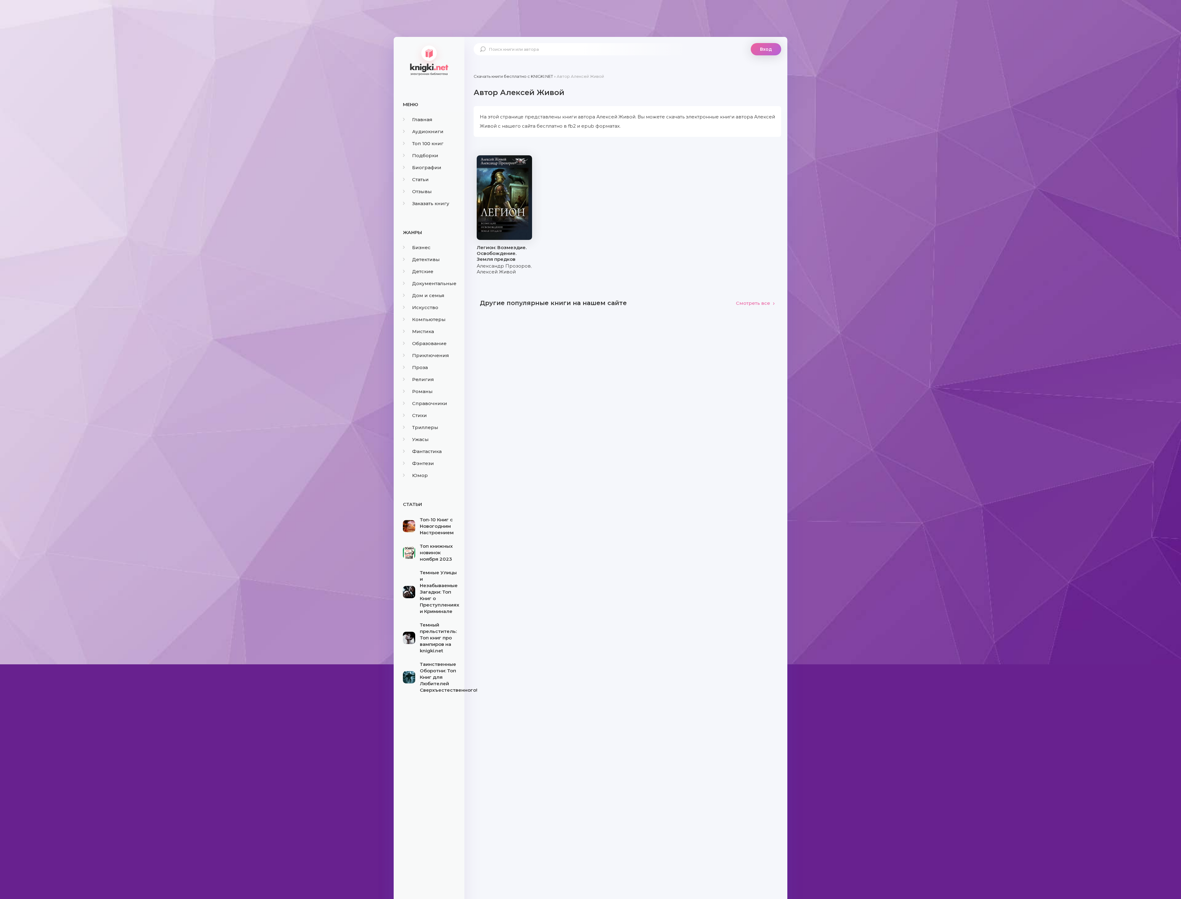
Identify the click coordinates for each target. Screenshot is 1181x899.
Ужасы (420, 439)
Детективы (426, 259)
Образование (429, 343)
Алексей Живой (496, 272)
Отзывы (422, 191)
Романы (422, 391)
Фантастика (427, 451)
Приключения (430, 355)
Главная (422, 119)
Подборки (425, 155)
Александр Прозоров (504, 266)
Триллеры (425, 427)
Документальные (434, 283)
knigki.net (429, 60)
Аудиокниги (427, 131)
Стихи (419, 415)
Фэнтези (423, 463)
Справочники (429, 403)
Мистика (423, 331)
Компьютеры (429, 319)
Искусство (425, 307)
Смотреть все (753, 303)
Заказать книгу (430, 203)
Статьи (420, 179)
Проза (420, 367)
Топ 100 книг (427, 143)
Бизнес (421, 247)
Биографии (426, 167)
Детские (422, 271)
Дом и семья (428, 295)
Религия (423, 379)
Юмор (420, 475)
